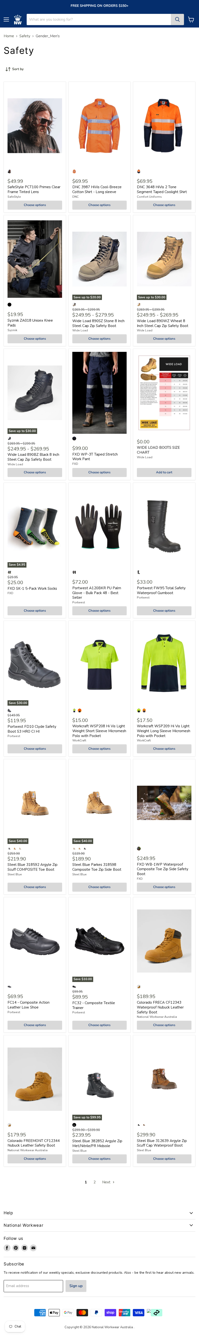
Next (106, 1182)
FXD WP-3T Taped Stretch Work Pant (95, 457)
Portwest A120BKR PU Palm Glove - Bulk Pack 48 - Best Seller (96, 593)
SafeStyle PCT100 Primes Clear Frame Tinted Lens (34, 189)
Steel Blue (15, 874)
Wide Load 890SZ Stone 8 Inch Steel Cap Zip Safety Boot (98, 323)
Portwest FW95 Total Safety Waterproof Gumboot (161, 590)
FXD (75, 464)
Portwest (78, 602)
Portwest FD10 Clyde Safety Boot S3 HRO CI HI (32, 729)
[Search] (177, 19)
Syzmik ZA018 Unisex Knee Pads (30, 323)
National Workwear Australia (157, 1017)
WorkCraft (79, 740)
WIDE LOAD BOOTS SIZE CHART (158, 450)
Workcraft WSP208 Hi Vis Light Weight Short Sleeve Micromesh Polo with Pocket (99, 731)
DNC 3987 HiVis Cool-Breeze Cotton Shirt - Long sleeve (97, 189)
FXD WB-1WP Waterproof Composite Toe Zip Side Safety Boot (162, 869)
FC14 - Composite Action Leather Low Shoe (29, 1005)
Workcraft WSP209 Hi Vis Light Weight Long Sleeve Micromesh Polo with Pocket (163, 731)
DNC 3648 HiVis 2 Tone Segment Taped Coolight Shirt (162, 189)
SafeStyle (14, 197)
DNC (75, 197)
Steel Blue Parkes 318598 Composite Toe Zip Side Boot (96, 867)
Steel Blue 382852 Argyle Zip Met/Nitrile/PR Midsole (97, 1143)
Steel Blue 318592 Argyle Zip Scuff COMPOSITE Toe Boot (33, 867)
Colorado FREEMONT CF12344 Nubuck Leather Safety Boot (34, 1143)
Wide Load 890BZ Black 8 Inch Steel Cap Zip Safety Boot (33, 457)
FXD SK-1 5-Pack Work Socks (32, 588)
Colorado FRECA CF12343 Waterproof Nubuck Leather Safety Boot (160, 1007)
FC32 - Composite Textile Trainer (93, 1005)
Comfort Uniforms (149, 197)
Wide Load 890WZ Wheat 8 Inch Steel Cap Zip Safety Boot (162, 323)
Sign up (76, 1286)
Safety (24, 36)
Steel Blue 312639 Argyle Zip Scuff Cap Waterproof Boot (162, 1143)
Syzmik (12, 330)
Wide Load (80, 330)
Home (9, 36)
